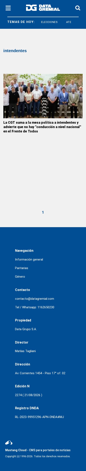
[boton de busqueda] (77, 8)
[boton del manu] (8, 8)
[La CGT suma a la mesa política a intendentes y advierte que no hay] (43, 96)
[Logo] (43, 8)
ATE (66, 22)
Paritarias (21, 268)
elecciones (47, 22)
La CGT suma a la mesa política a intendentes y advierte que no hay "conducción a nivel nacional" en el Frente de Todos (42, 127)
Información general (29, 259)
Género (20, 276)
